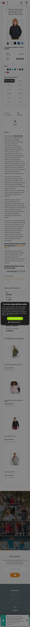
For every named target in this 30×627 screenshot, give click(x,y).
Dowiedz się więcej (13, 315)
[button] (15, 322)
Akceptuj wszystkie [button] (15, 318)
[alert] (15, 313)
